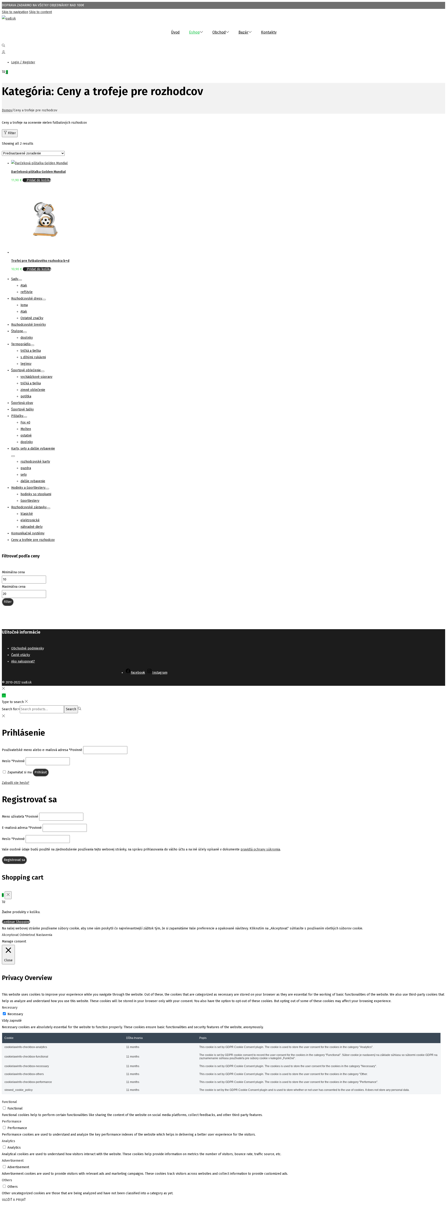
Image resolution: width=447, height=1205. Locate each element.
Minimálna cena (13, 572)
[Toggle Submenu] (20, 280)
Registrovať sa (14, 860)
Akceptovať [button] (10, 935)
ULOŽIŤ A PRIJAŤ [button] (14, 1200)
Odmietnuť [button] (27, 935)
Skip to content (40, 12)
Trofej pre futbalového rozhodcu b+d (40, 261)
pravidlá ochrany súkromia (260, 849)
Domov (7, 110)
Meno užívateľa (20, 817)
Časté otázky (20, 655)
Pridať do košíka (39, 180)
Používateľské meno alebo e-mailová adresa (42, 750)
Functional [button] (9, 1102)
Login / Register (23, 62)
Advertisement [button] (13, 1161)
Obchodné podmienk (26, 648)
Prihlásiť (40, 772)
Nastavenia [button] (44, 935)
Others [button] (7, 1180)
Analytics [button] (8, 1141)
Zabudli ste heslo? (15, 783)
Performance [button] (11, 1121)
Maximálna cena (13, 587)
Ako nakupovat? (23, 661)
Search (71, 709)
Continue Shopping (16, 922)
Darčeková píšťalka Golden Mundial (38, 172)
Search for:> (11, 709)
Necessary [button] (9, 1008)
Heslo (13, 761)
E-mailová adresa (22, 828)
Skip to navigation (15, 12)
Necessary (15, 1014)
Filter (12, 133)
